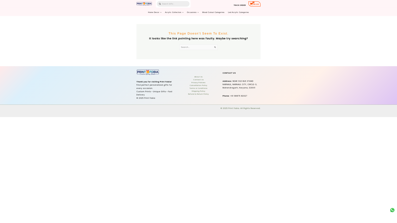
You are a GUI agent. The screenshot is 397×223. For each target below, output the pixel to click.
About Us (198, 77)
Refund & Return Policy (198, 94)
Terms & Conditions (198, 88)
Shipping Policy (198, 91)
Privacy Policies (198, 82)
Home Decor (153, 12)
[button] (160, 12)
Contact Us (198, 80)
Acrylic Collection (173, 12)
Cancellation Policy (198, 85)
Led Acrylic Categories (238, 12)
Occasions (192, 12)
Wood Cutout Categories (213, 12)
